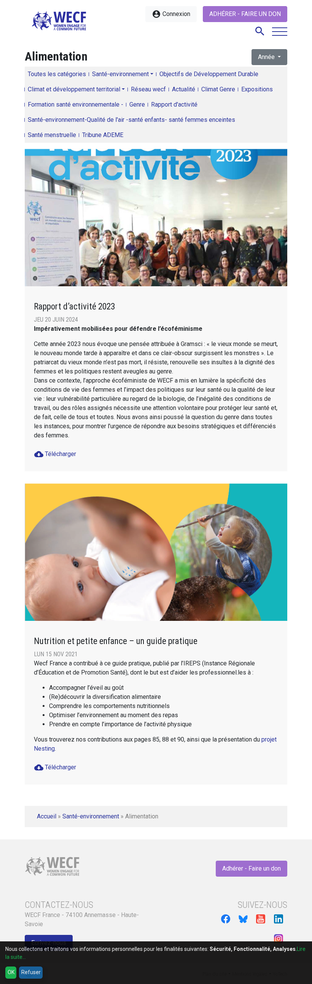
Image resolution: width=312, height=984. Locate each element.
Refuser (31, 972)
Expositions (257, 89)
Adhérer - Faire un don (245, 14)
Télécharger (55, 454)
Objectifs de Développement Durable (208, 74)
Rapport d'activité (174, 104)
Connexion (171, 14)
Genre (137, 104)
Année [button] (267, 57)
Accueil (46, 816)
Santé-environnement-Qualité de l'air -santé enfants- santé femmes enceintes (131, 119)
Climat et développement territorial (74, 89)
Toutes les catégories (57, 74)
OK (11, 972)
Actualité (183, 89)
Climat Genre (218, 89)
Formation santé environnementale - (75, 104)
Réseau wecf (148, 89)
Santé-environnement (120, 74)
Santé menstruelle (52, 135)
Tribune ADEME (102, 135)
